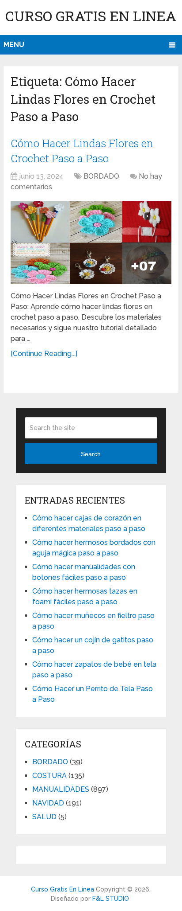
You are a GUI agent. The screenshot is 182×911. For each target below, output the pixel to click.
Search (91, 453)
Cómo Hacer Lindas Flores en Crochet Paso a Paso (82, 150)
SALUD (44, 817)
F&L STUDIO (110, 898)
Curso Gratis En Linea (90, 15)
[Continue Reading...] (44, 353)
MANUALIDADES (60, 789)
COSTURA (49, 775)
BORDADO (101, 176)
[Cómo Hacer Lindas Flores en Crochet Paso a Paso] (91, 242)
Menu (14, 44)
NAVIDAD (48, 803)
